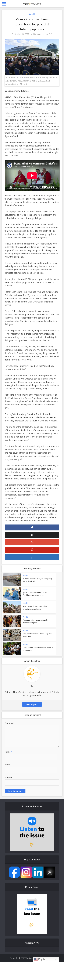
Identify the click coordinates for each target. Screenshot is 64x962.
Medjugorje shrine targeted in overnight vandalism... (35, 607)
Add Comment (37, 34)
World (32, 14)
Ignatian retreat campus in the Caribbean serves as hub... (35, 593)
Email (8, 764)
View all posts (32, 704)
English (42, 959)
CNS (50, 34)
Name (8, 751)
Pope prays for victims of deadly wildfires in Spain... (36, 621)
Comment (9, 723)
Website (8, 777)
